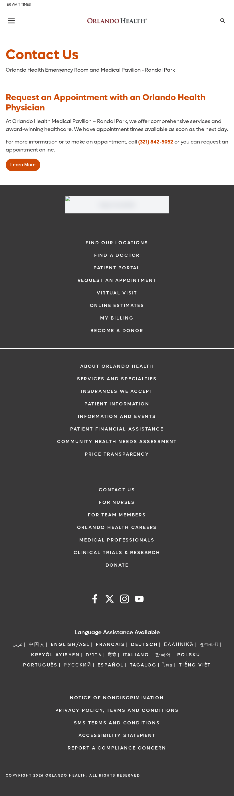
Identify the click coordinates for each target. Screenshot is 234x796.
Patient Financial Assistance (117, 429)
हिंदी (112, 655)
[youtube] (139, 599)
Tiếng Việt (195, 665)
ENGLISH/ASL (70, 644)
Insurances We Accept (117, 391)
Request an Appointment (117, 280)
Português (40, 665)
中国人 (37, 644)
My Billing (117, 318)
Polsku (188, 655)
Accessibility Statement (117, 735)
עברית (94, 655)
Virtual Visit (117, 293)
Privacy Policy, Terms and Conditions (117, 710)
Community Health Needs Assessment (117, 442)
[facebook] (94, 599)
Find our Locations (117, 243)
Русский (78, 665)
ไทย (168, 665)
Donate (117, 565)
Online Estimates (117, 305)
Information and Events (117, 416)
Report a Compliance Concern (117, 748)
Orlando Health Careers (117, 527)
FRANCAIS (110, 644)
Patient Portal (117, 268)
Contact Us (117, 490)
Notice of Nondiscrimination (117, 698)
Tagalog (143, 665)
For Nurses (117, 502)
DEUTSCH (144, 644)
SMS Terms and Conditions (117, 723)
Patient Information (116, 404)
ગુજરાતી (209, 644)
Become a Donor (116, 331)
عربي (18, 644)
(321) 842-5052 (155, 142)
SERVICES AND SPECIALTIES (117, 379)
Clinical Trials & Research (117, 552)
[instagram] (124, 599)
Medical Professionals (117, 540)
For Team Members (117, 515)
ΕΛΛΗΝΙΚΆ (179, 644)
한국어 (163, 655)
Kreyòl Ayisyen (55, 655)
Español (111, 665)
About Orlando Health (117, 366)
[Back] (11, 20)
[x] (109, 599)
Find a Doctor (117, 255)
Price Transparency (117, 454)
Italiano (136, 655)
